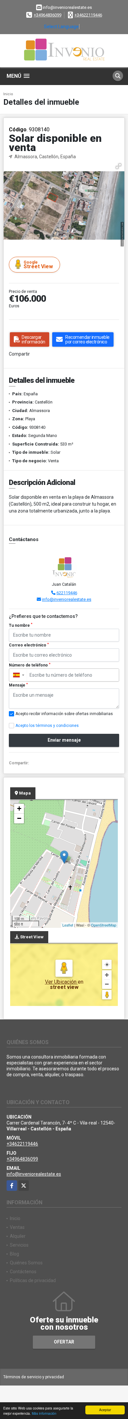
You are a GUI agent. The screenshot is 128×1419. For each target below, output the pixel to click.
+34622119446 (88, 14)
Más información (44, 1413)
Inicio (8, 94)
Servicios (19, 1245)
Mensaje (18, 685)
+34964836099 (47, 14)
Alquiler (18, 1236)
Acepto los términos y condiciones (47, 725)
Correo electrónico (29, 645)
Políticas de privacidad (33, 1280)
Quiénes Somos (26, 1262)
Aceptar (105, 1409)
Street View (38, 265)
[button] (118, 166)
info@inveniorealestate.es (66, 599)
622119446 (66, 592)
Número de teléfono (30, 665)
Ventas (17, 1227)
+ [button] (19, 808)
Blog (14, 1253)
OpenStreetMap (103, 925)
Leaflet (67, 925)
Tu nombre (20, 625)
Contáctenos (23, 1271)
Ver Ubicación (61, 982)
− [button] (19, 818)
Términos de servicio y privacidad (33, 1377)
